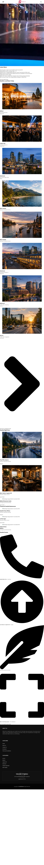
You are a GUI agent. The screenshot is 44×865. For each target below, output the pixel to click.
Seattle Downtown (6, 765)
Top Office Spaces (4, 459)
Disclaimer (5, 749)
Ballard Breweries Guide (5, 501)
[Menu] (3, 2)
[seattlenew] (22, 2)
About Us (4, 745)
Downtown (2, 176)
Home (4, 743)
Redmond (2, 303)
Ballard (1, 111)
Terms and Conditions (7, 750)
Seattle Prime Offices (5, 510)
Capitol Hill (2, 143)
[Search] (40, 2)
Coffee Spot (3, 518)
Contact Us (5, 747)
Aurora (1, 335)
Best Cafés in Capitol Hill (6, 493)
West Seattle (3, 208)
